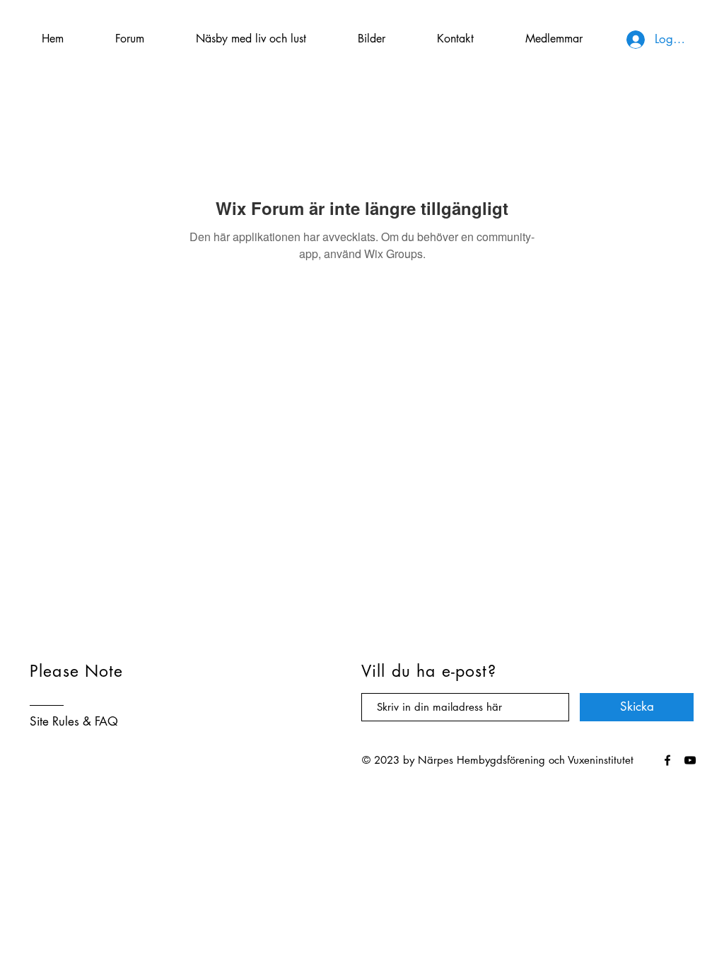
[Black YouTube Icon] (690, 760)
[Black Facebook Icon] (667, 760)
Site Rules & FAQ (74, 721)
